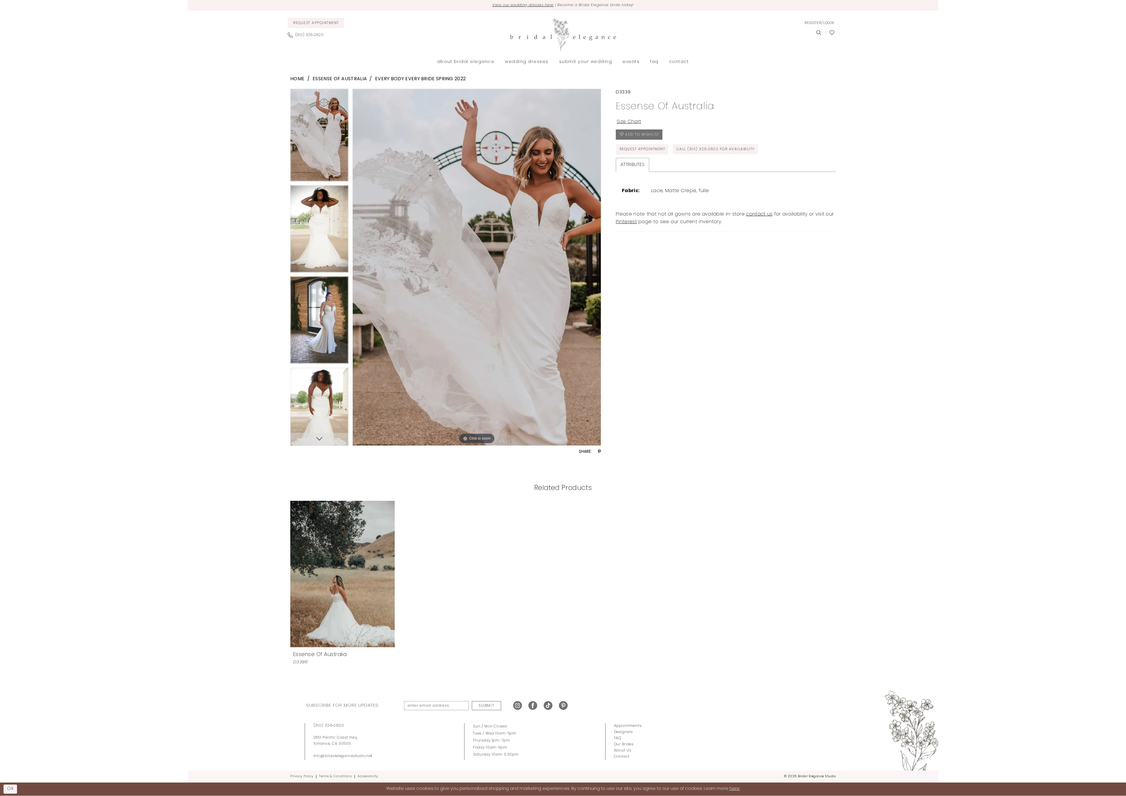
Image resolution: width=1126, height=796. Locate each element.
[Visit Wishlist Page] (832, 32)
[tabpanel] (319, 137)
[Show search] (818, 32)
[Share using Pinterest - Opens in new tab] (599, 451)
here (735, 789)
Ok (10, 789)
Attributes (632, 165)
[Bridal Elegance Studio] (563, 34)
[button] (819, 23)
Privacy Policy (301, 776)
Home (297, 79)
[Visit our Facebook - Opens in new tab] (532, 705)
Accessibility (367, 776)
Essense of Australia (340, 79)
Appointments (628, 726)
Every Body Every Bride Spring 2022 (420, 79)
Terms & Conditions (335, 776)
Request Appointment (642, 149)
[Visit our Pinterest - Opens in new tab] (563, 705)
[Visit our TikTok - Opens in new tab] (548, 705)
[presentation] (342, 574)
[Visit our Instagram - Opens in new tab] (517, 705)
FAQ (618, 738)
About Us (622, 750)
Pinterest (626, 222)
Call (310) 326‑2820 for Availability (715, 149)
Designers (623, 732)
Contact (622, 757)
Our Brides (624, 744)
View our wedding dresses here (523, 5)
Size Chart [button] (629, 121)
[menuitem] (316, 23)
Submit (486, 706)
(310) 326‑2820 (328, 725)
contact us (759, 214)
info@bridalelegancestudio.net (343, 756)
